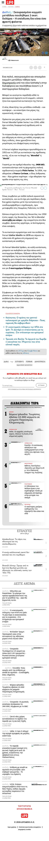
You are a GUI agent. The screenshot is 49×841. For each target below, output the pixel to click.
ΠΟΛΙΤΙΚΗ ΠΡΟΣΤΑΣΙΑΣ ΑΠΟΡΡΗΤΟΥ (30, 389)
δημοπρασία (9, 83)
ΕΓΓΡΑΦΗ (41, 385)
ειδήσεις (26, 353)
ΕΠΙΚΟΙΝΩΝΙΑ (24, 809)
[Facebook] (42, 52)
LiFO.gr (21, 351)
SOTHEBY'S (19, 362)
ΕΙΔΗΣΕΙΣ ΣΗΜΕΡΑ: (13, 313)
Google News (32, 351)
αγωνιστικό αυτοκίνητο (24, 365)
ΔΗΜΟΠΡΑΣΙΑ (40, 362)
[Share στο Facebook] (42, 188)
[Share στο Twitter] (45, 188)
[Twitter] (46, 52)
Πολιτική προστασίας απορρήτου (30, 827)
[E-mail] (40, 67)
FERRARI (29, 362)
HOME (4, 7)
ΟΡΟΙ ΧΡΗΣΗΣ (12, 389)
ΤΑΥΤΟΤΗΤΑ (24, 806)
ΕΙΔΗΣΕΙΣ (10, 7)
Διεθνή (17, 7)
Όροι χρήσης (12, 827)
